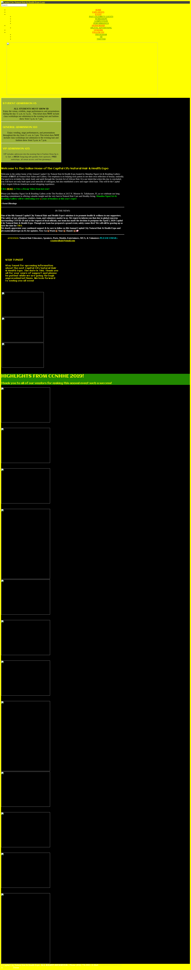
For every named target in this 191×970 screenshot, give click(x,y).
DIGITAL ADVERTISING (101, 28)
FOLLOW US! (98, 32)
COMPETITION (101, 21)
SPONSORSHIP (98, 26)
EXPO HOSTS (98, 12)
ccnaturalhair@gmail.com (62, 240)
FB (101, 37)
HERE (10, 189)
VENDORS (98, 30)
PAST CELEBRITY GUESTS (101, 17)
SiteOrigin (7, 967)
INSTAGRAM (101, 34)
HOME (98, 10)
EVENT (98, 14)
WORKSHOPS (101, 19)
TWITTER (101, 39)
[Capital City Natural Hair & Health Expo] (23, 2)
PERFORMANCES (101, 23)
